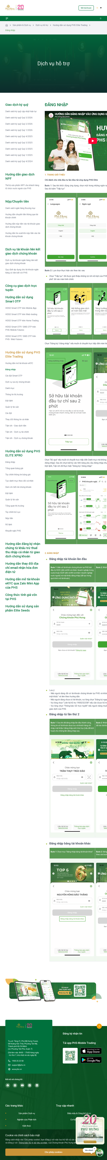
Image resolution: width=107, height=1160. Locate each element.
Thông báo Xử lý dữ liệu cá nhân (33, 1143)
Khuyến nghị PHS (13, 531)
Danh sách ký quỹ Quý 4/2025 (18, 136)
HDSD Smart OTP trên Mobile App (21, 308)
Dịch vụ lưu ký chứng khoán (17, 382)
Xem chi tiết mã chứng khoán (18, 487)
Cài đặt (8, 413)
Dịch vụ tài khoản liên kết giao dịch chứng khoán (22, 251)
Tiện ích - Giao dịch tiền (15, 425)
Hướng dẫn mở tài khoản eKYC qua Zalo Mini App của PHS (22, 583)
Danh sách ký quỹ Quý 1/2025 (18, 155)
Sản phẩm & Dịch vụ (22, 25)
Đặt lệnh (9, 400)
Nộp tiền (9, 518)
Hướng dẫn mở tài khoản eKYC (19, 363)
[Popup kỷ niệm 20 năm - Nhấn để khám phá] (90, 1129)
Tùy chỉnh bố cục (12, 512)
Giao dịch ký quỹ (16, 105)
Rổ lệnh (8, 524)
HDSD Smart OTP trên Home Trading (22, 320)
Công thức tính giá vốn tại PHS (21, 597)
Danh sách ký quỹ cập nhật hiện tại (21, 111)
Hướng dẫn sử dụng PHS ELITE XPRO (22, 453)
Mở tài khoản (86, 8)
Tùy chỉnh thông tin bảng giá (17, 474)
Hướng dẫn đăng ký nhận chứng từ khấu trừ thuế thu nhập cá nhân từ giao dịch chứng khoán (22, 550)
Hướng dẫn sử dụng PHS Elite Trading (70, 25)
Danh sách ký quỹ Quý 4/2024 (18, 161)
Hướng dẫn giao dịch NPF (19, 176)
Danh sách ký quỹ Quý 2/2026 (18, 124)
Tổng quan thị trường (14, 506)
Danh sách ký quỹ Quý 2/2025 (18, 149)
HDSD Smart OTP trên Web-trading (21, 314)
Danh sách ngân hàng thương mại (20, 208)
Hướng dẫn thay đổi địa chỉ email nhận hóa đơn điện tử (21, 568)
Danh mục (9, 388)
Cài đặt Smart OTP (13, 375)
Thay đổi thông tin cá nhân (17, 419)
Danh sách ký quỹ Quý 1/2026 (18, 130)
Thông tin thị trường (14, 394)
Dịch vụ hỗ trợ (42, 25)
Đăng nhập (10, 369)
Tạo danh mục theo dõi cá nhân (19, 481)
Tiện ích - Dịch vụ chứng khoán (19, 438)
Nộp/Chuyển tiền (17, 201)
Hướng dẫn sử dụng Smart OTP (19, 299)
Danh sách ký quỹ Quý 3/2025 (18, 142)
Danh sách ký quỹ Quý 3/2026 (18, 117)
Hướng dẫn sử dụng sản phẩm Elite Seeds (22, 608)
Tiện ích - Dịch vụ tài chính (17, 432)
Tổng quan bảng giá (14, 468)
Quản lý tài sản (12, 407)
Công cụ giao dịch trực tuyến (21, 288)
